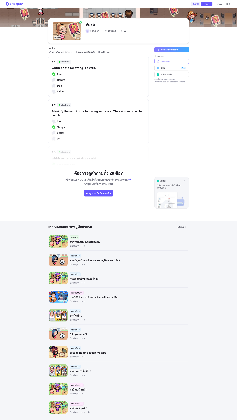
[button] (171, 192)
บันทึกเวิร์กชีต (166, 74)
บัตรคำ (173, 68)
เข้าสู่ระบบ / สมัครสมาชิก (98, 193)
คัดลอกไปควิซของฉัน (170, 49)
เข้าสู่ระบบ (218, 4)
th (229, 4)
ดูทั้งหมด (180, 227)
